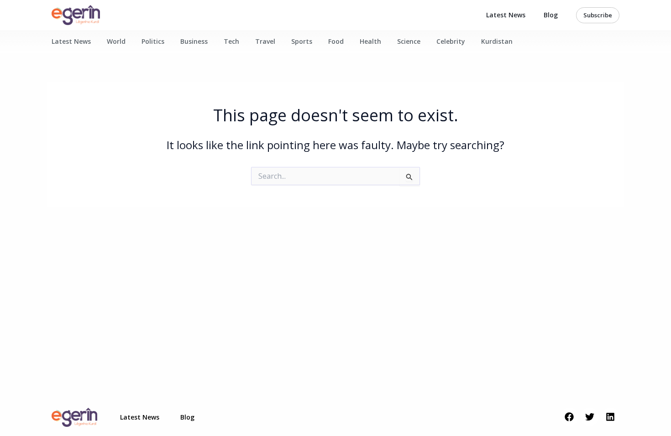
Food (336, 41)
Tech (231, 41)
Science (408, 41)
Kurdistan (497, 41)
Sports (301, 41)
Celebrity (450, 41)
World (116, 41)
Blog (551, 14)
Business (194, 41)
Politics (153, 41)
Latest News (505, 14)
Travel (265, 41)
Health (370, 41)
